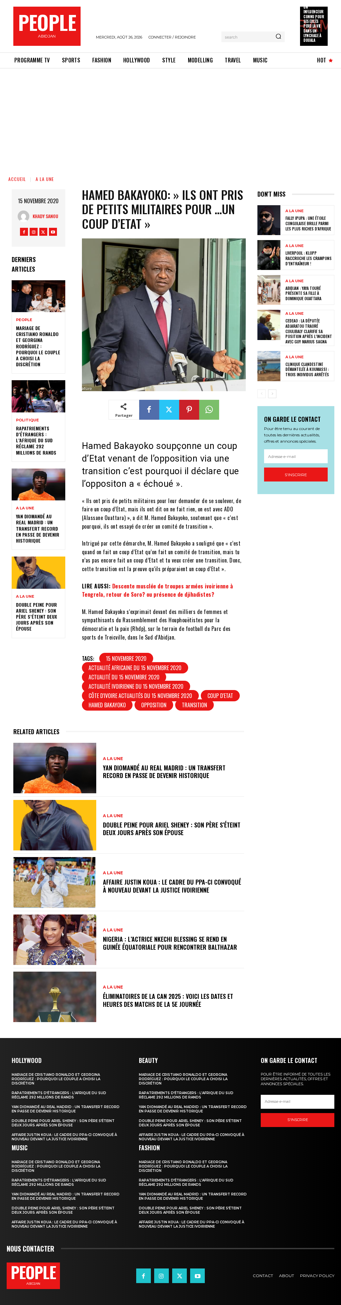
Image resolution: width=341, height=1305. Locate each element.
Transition (194, 705)
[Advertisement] (170, 118)
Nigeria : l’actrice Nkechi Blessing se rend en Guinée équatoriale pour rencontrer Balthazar (170, 943)
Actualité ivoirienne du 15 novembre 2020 (136, 686)
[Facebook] (24, 232)
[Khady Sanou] (25, 216)
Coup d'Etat (220, 696)
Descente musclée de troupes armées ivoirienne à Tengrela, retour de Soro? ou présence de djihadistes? (157, 590)
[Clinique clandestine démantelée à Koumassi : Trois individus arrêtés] (268, 366)
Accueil (17, 178)
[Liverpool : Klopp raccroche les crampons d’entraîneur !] (268, 255)
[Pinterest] (189, 410)
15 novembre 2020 (126, 658)
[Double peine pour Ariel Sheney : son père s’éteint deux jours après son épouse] (38, 572)
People (24, 320)
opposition (154, 705)
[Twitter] (43, 232)
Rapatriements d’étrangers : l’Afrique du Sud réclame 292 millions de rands (36, 440)
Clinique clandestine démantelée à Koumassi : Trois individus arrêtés (307, 369)
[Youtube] (53, 232)
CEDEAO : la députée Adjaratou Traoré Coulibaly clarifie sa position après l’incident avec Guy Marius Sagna (308, 331)
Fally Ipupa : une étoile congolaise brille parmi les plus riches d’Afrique (308, 223)
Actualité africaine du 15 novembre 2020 (135, 668)
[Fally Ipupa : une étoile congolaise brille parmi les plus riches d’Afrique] (268, 220)
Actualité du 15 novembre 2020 (124, 677)
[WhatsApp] (209, 410)
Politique (27, 420)
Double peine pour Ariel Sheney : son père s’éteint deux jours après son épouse (36, 616)
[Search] (278, 37)
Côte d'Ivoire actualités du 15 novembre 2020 (140, 696)
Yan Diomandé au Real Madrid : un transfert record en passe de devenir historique (37, 528)
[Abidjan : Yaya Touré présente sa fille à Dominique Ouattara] (268, 290)
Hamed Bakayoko (107, 705)
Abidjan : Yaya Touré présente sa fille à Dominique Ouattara (303, 293)
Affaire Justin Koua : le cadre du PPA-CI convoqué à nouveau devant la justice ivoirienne (172, 886)
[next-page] (272, 394)
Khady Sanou (45, 216)
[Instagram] (34, 232)
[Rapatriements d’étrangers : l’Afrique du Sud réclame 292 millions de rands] (38, 396)
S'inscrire (296, 474)
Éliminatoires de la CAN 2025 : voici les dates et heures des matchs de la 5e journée (168, 1000)
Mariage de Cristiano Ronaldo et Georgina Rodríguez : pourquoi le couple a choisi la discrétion (38, 346)
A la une (45, 178)
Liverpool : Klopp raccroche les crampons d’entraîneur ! (308, 258)
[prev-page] (261, 394)
